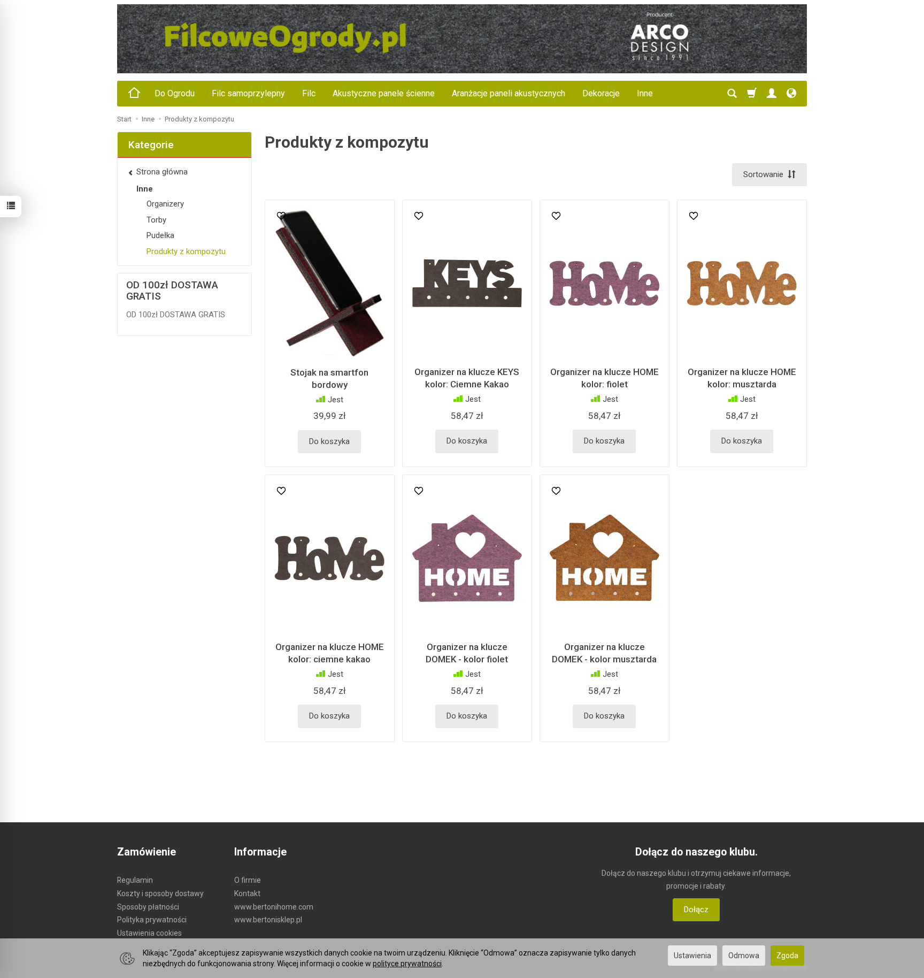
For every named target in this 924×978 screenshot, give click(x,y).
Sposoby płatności (148, 907)
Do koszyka (329, 441)
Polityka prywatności (152, 919)
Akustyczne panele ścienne (384, 93)
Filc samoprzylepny (248, 93)
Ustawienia (692, 955)
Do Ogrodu (175, 93)
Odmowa (743, 955)
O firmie (247, 880)
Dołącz (696, 909)
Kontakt (247, 893)
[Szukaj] (732, 93)
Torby (156, 220)
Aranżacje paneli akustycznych (508, 93)
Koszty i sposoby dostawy (160, 893)
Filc (308, 93)
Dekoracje (601, 93)
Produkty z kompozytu (186, 251)
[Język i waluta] (791, 93)
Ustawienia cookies (149, 933)
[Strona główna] (462, 38)
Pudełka (160, 235)
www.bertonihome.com (273, 907)
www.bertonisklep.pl (268, 919)
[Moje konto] (771, 93)
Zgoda (787, 955)
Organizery (165, 204)
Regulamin (135, 880)
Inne (645, 93)
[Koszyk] (752, 93)
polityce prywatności (407, 963)
